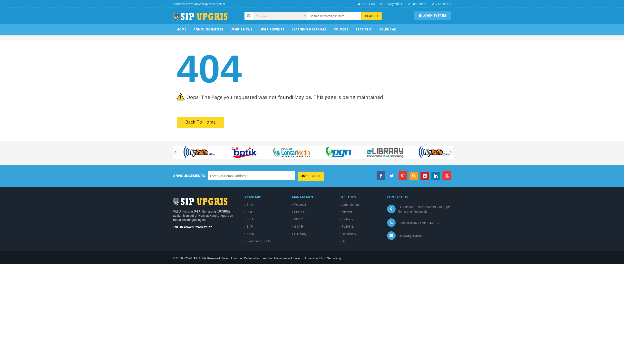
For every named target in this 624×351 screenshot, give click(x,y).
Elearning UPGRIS (259, 241)
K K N (250, 234)
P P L (250, 219)
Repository (349, 234)
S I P (250, 226)
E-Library (300, 234)
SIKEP (298, 219)
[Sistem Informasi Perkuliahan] (200, 18)
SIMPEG (299, 212)
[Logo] (200, 201)
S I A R (298, 226)
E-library (347, 219)
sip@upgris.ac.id (411, 236)
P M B (250, 212)
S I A (250, 204)
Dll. (344, 241)
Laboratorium (351, 204)
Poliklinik (348, 226)
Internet (347, 212)
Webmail (300, 204)
